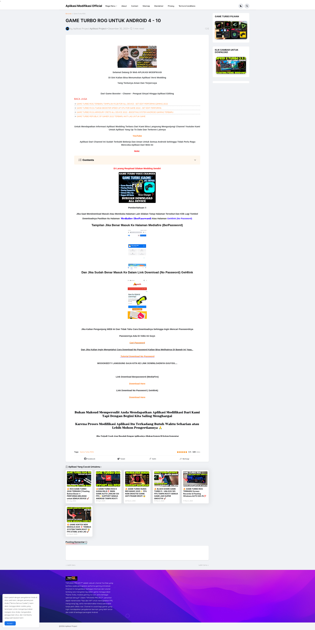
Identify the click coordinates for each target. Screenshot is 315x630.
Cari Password (137, 343)
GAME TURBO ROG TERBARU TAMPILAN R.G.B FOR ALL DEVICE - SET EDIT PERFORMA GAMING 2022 (122, 104)
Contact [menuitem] (134, 6)
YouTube (137, 136)
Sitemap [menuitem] (146, 6)
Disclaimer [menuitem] (158, 6)
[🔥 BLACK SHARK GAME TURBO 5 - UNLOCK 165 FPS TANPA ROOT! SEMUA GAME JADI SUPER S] (166, 478)
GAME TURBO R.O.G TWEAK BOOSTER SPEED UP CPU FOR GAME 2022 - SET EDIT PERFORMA (119, 108)
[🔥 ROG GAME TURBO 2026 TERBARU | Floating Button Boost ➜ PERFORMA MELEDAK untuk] (79, 478)
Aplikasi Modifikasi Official (84, 6)
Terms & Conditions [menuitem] (187, 6)
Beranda (68, 13)
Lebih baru (71, 565)
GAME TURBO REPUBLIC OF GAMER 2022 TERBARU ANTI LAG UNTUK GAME (111, 116)
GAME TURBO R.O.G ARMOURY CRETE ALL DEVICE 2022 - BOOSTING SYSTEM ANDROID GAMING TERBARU (125, 112)
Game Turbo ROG (79, 13)
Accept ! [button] (10, 623)
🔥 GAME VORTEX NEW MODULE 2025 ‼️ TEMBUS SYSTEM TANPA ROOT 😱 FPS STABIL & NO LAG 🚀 (79, 528)
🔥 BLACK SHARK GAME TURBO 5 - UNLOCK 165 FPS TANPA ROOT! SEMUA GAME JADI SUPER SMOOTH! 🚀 (166, 494)
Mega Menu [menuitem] (110, 6)
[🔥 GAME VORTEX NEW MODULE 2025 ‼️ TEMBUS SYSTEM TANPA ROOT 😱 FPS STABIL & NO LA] (79, 514)
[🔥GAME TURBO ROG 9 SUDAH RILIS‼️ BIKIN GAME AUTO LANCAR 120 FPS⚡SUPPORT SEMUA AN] (108, 478)
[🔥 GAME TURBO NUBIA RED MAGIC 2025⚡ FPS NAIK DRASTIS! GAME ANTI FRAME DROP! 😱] (137, 478)
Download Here (137, 383)
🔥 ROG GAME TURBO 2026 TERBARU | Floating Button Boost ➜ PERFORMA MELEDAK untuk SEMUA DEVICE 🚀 (78, 494)
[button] (240, 6)
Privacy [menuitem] (171, 6)
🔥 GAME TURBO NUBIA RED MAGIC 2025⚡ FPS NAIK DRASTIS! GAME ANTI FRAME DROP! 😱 (136, 492)
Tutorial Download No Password (137, 356)
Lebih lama (203, 565)
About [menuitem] (124, 6)
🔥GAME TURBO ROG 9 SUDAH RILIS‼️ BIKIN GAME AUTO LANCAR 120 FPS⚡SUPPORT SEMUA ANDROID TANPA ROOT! (107, 494)
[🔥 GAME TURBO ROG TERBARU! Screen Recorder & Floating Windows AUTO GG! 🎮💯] (195, 478)
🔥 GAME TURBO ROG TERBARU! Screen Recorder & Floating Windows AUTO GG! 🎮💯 (194, 492)
